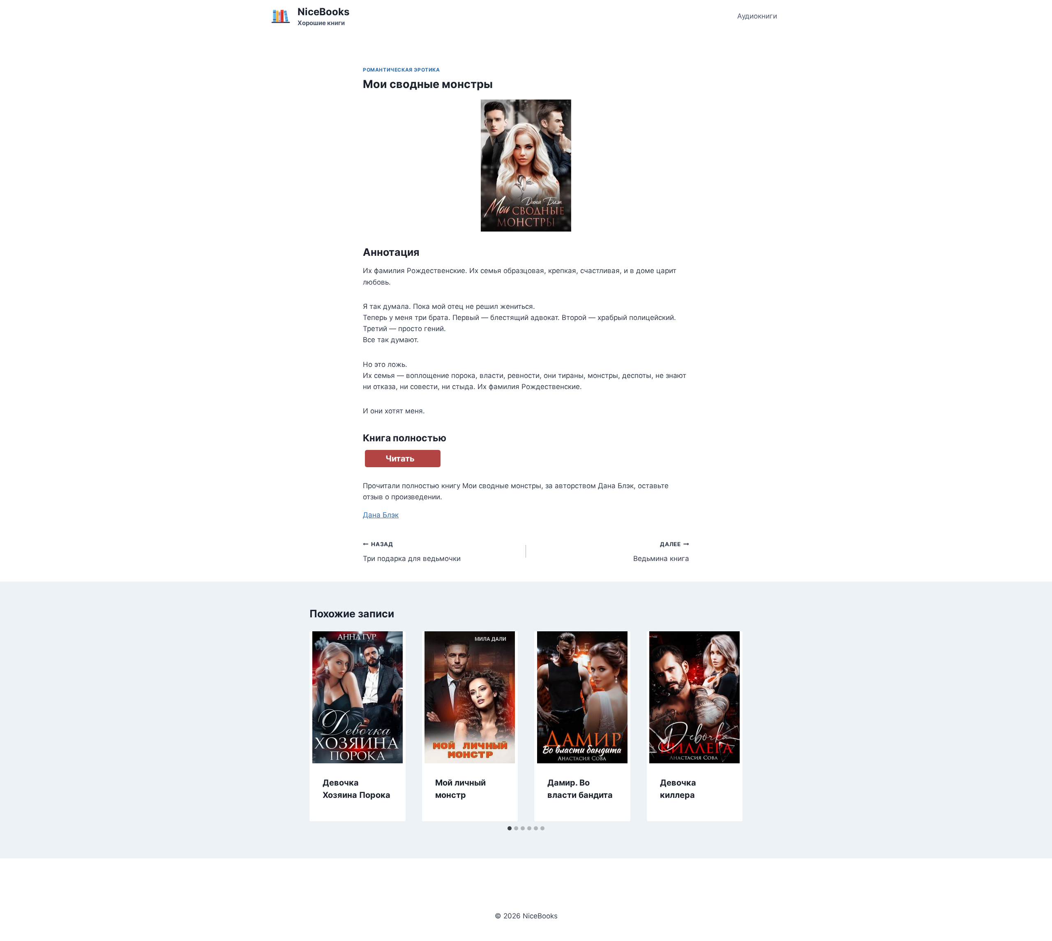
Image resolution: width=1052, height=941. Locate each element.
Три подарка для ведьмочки (412, 552)
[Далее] (727, 726)
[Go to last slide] (324, 726)
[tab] (510, 828)
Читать (400, 459)
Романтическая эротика (401, 70)
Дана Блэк (381, 515)
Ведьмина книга (661, 552)
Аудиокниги (757, 16)
